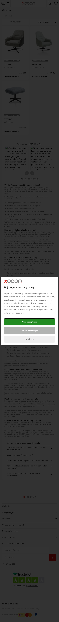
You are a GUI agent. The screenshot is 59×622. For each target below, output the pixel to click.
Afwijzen (30, 339)
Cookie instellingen (29, 330)
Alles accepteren (29, 322)
